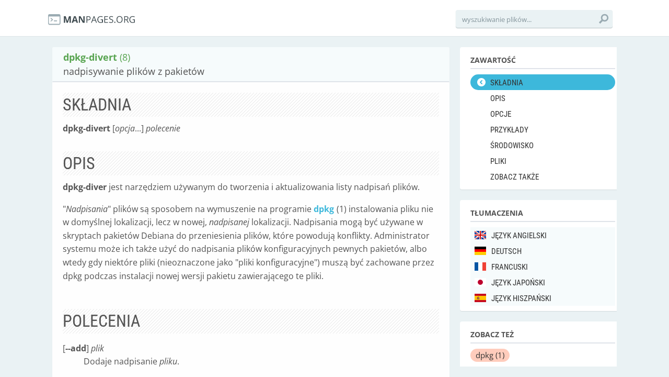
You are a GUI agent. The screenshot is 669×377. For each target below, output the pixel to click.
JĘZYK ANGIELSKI (519, 235)
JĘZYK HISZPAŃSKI (521, 298)
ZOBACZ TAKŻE (514, 177)
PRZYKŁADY (509, 130)
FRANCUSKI (509, 267)
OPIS (497, 98)
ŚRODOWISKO (512, 145)
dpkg (324, 209)
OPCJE (500, 114)
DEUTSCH (506, 251)
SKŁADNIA (506, 82)
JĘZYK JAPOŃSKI (518, 282)
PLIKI (498, 161)
